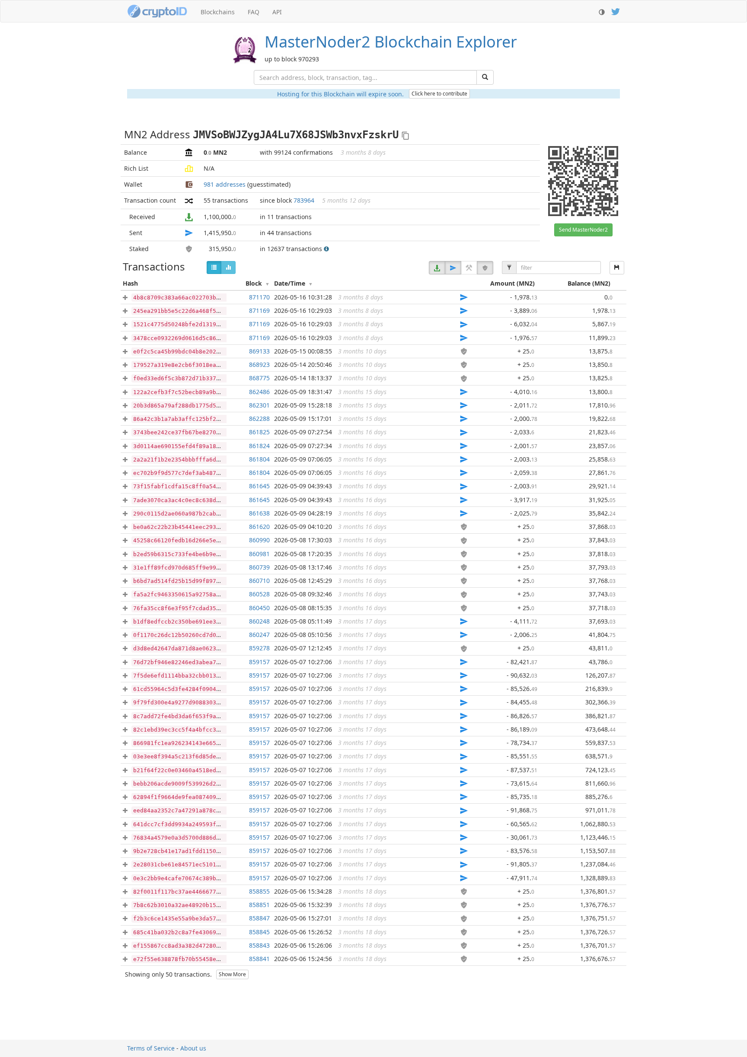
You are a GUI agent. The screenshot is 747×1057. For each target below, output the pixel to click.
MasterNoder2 (391, 41)
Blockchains (218, 12)
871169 (259, 310)
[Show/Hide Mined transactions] (469, 267)
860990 (259, 540)
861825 (259, 432)
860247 (259, 634)
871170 (259, 297)
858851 (259, 905)
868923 (259, 364)
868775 (259, 378)
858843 (259, 945)
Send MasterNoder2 (583, 229)
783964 (304, 200)
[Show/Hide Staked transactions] (485, 267)
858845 (259, 932)
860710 (259, 580)
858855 (259, 891)
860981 (259, 554)
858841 (259, 959)
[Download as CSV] (617, 267)
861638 (259, 513)
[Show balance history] (228, 267)
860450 (259, 608)
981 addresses (225, 184)
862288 (259, 418)
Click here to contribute (439, 93)
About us (193, 1048)
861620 (259, 526)
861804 (259, 459)
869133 (259, 351)
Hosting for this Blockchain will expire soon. (340, 94)
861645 (259, 486)
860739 (259, 567)
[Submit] (485, 77)
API (277, 12)
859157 (259, 662)
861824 (259, 446)
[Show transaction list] (214, 267)
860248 (259, 621)
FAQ (253, 12)
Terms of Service (151, 1048)
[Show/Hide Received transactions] (437, 267)
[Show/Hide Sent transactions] (453, 267)
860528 (259, 594)
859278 (259, 648)
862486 (259, 392)
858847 (259, 918)
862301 (259, 405)
